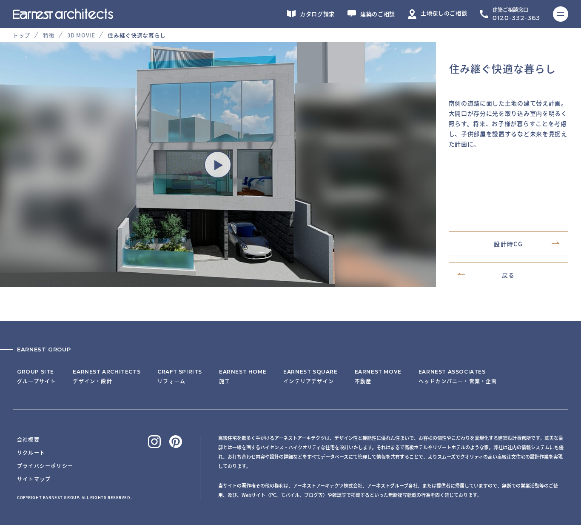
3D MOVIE (81, 35)
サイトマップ (34, 478)
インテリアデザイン (310, 376)
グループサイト (36, 376)
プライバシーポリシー (45, 465)
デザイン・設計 (106, 376)
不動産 (378, 376)
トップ (21, 35)
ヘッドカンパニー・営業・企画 (458, 376)
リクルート (31, 452)
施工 (242, 376)
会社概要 (28, 439)
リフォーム (179, 376)
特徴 (48, 35)
